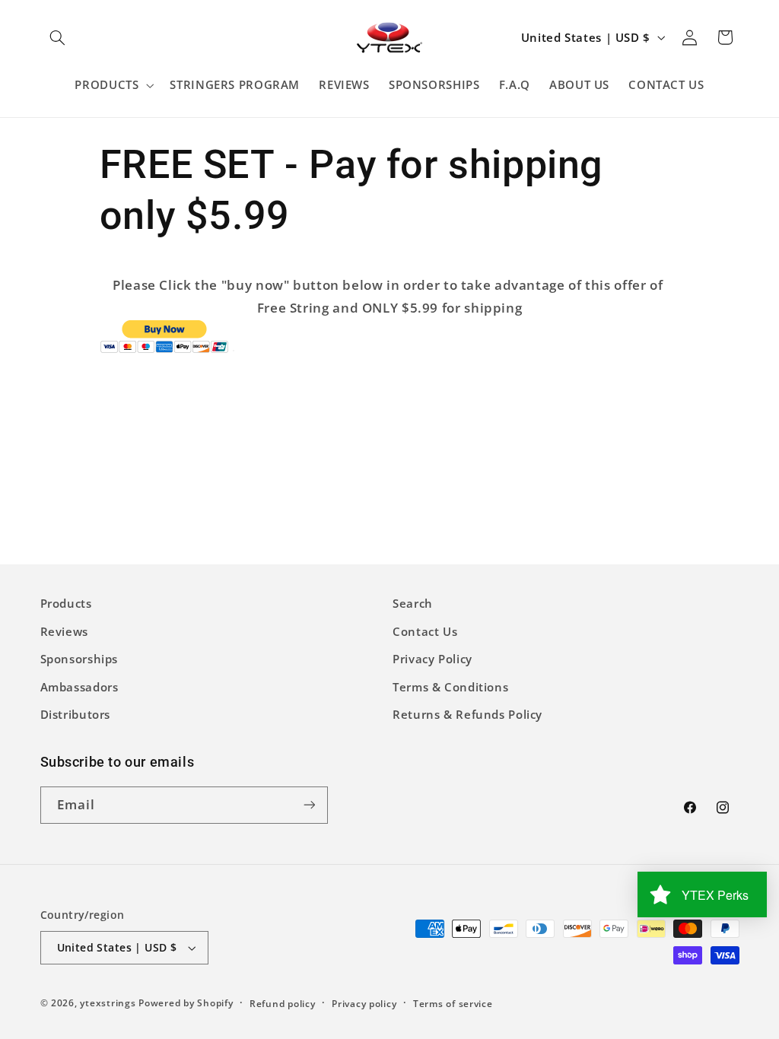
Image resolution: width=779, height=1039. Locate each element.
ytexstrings (107, 1003)
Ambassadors (79, 686)
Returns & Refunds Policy (467, 714)
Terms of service (453, 1003)
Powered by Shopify (185, 1003)
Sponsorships (79, 658)
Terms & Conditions (450, 686)
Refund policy (283, 1003)
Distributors (75, 714)
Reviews (64, 631)
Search (413, 603)
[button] (57, 37)
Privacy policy (364, 1003)
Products (66, 603)
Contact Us (425, 631)
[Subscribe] (308, 805)
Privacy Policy (432, 658)
